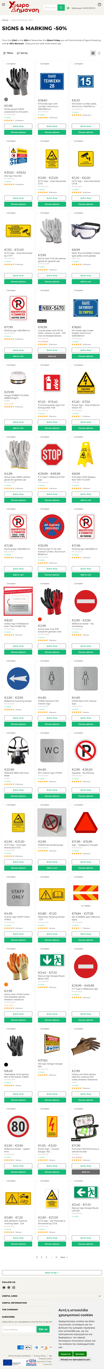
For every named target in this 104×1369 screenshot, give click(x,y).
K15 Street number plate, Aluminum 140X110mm (84, 105)
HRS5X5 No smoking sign (50, 845)
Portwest (75, 482)
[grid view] (93, 53)
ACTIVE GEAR (9, 114)
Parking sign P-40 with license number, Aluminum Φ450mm (52, 551)
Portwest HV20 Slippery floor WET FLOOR (84, 478)
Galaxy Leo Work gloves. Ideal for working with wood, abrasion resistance (85, 1077)
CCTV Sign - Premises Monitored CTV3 (15, 846)
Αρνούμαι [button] (79, 1354)
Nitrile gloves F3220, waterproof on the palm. (16, 110)
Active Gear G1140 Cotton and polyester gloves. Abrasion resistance (17, 997)
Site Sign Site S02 (13, 176)
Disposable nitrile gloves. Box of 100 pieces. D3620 (16, 1075)
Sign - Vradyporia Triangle (85, 845)
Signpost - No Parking (83, 773)
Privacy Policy (40, 1356)
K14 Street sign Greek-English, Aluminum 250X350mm (83, 333)
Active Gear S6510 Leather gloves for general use (17, 478)
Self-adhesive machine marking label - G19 (15, 1222)
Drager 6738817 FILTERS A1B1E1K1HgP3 (16, 396)
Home (5, 20)
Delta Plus (76, 258)
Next (63, 1257)
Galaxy (74, 1082)
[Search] (61, 7)
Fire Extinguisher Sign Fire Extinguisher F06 (51, 406)
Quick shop (18, 126)
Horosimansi (43, 112)
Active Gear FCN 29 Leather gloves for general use (52, 259)
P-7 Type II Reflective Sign (85, 989)
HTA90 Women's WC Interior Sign (48, 702)
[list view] (99, 53)
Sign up (43, 1329)
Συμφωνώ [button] (66, 1354)
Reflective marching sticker (18, 701)
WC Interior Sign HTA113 (50, 773)
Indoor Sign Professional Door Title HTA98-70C (16, 625)
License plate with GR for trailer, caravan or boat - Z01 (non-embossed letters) (52, 333)
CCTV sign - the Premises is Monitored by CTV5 (51, 1222)
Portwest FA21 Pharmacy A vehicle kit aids (85, 1150)
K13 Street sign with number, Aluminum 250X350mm (48, 106)
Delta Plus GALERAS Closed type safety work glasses (86, 254)
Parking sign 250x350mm (17, 330)
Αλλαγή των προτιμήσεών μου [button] (75, 1359)
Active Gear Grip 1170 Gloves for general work (49, 630)
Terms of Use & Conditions (19, 1356)
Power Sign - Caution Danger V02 (48, 1150)
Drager (7, 401)
